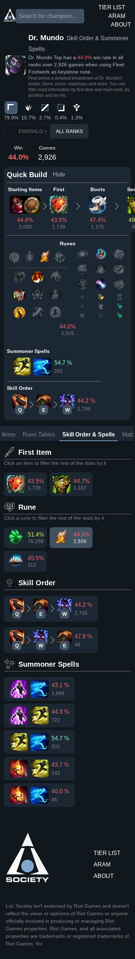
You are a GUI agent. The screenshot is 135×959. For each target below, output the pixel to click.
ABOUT (121, 25)
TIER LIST (111, 7)
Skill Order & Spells (88, 434)
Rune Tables (39, 434)
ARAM (116, 16)
